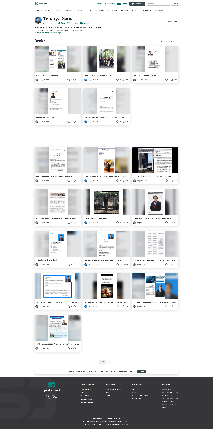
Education (68, 10)
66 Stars (173, 21)
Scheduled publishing (170, 398)
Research (124, 10)
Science (135, 10)
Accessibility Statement (119, 424)
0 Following (73, 23)
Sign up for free (137, 3)
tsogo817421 (44, 80)
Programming (112, 10)
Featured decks (86, 399)
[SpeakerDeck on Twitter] (54, 396)
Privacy (99, 424)
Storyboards (146, 10)
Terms (93, 424)
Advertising (136, 398)
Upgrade (141, 372)
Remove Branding (169, 401)
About (87, 424)
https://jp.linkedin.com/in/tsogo (49, 33)
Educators (110, 392)
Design (58, 10)
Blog (134, 392)
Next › (110, 361)
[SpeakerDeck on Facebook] (48, 396)
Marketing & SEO (97, 10)
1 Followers (84, 23)
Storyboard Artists (113, 389)
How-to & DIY (81, 10)
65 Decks (61, 23)
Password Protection (170, 392)
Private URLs (167, 389)
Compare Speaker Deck (141, 395)
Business (48, 10)
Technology (158, 10)
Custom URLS (167, 395)
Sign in (125, 3)
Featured (38, 10)
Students (109, 395)
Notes (164, 407)
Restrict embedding (169, 404)
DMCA (106, 424)
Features (99, 3)
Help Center (137, 389)
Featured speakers (87, 402)
